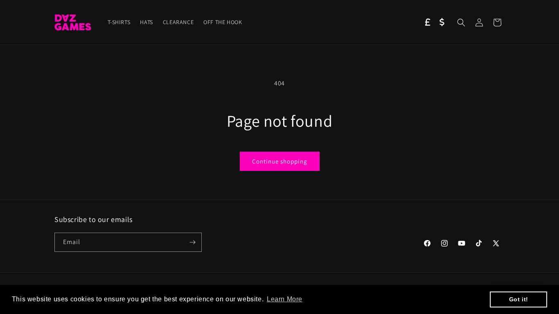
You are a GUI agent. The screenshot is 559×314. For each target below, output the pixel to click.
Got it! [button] (518, 299)
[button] (461, 22)
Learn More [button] (284, 299)
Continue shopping (279, 161)
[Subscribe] (192, 242)
